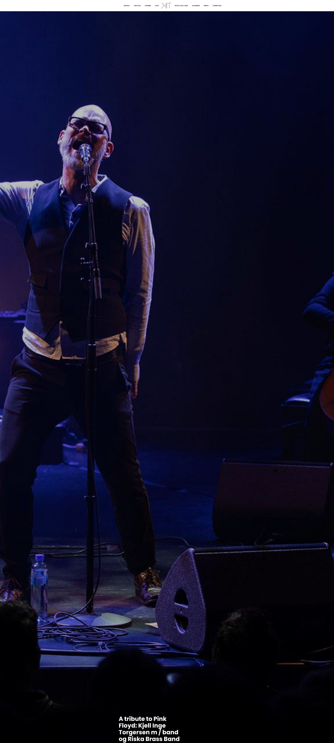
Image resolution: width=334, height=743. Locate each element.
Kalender (196, 6)
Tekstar (137, 6)
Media (206, 6)
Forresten (217, 6)
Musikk (127, 6)
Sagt (157, 6)
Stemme (148, 6)
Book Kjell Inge (181, 6)
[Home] (166, 6)
